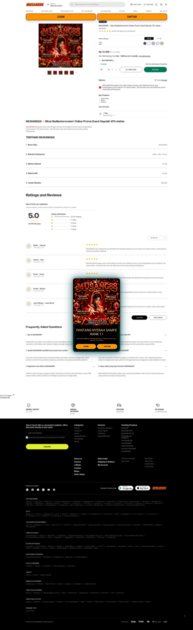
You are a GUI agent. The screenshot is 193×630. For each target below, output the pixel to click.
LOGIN (85, 346)
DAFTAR (107, 346)
